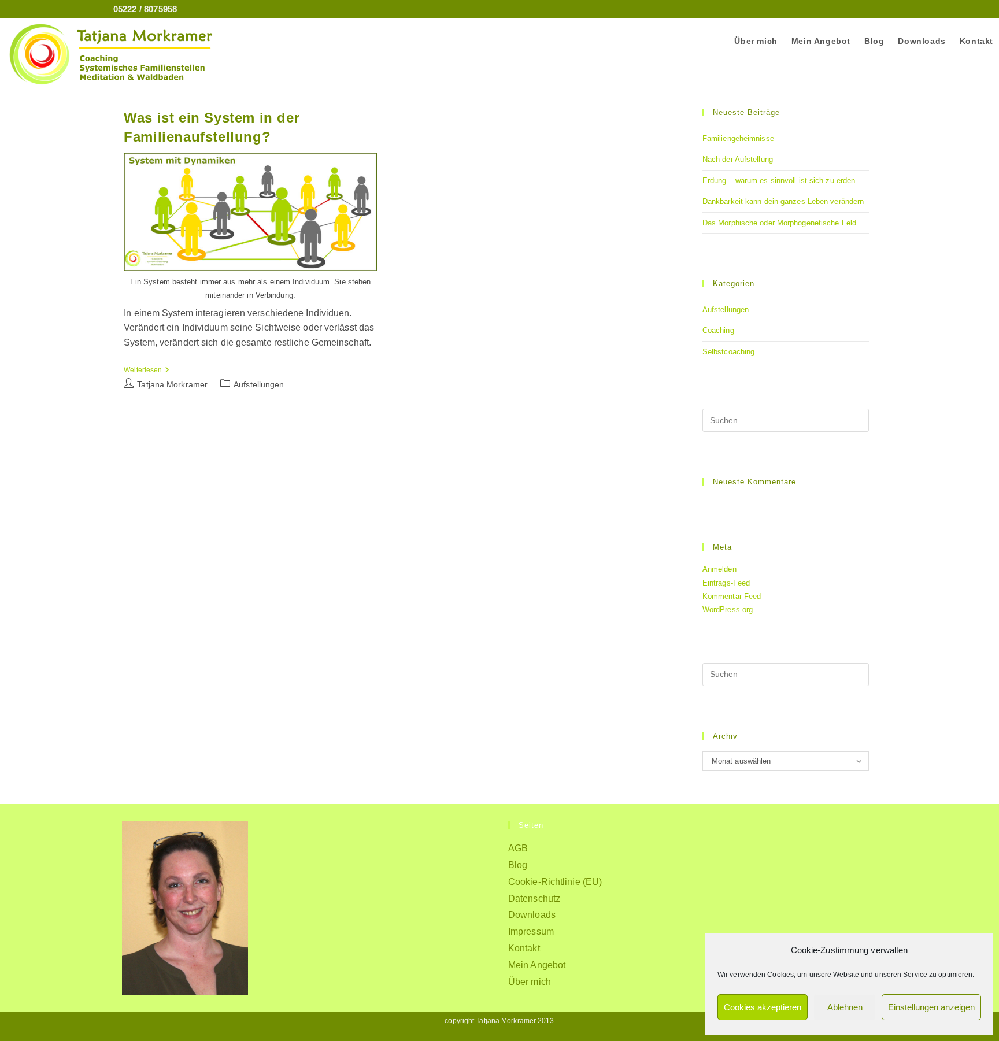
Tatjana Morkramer (172, 384)
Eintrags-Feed (726, 583)
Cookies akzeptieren (762, 1007)
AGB (518, 848)
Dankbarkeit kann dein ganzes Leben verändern (783, 201)
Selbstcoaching (728, 351)
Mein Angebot (536, 965)
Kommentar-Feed (731, 596)
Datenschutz (534, 898)
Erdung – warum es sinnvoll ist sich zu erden (778, 180)
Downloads (532, 915)
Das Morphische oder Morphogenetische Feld (779, 222)
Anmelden (719, 569)
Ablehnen (845, 1007)
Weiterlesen (146, 371)
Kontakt (524, 948)
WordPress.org (727, 609)
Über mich (529, 982)
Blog (517, 865)
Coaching (718, 330)
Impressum (531, 931)
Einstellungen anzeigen (931, 1007)
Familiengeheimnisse (738, 138)
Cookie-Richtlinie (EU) (555, 882)
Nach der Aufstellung (737, 159)
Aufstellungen (725, 309)
